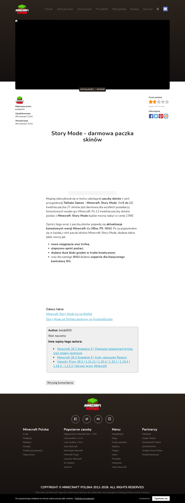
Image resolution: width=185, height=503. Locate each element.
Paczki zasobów (119, 442)
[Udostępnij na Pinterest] (160, 116)
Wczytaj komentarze (60, 383)
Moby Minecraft (119, 467)
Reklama (27, 442)
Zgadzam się (161, 498)
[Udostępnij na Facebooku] (151, 116)
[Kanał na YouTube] (98, 419)
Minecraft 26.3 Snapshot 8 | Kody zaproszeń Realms (92, 357)
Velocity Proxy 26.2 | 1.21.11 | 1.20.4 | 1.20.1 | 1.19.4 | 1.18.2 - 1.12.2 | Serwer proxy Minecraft (91, 364)
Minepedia (119, 9)
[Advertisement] (93, 111)
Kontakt (26, 446)
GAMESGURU (149, 446)
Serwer (148, 9)
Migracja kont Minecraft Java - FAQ (80, 434)
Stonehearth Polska (151, 442)
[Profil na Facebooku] (75, 419)
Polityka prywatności (33, 450)
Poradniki (102, 9)
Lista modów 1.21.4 (73, 438)
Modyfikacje (117, 434)
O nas (25, 434)
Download (84, 9)
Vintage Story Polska (152, 450)
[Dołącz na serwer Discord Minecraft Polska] (165, 9)
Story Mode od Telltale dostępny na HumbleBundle (79, 319)
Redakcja (27, 438)
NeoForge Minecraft (73, 450)
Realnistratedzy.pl (150, 454)
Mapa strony (29, 454)
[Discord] (110, 419)
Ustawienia (144, 498)
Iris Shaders (69, 462)
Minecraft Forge (71, 454)
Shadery (116, 446)
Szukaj (134, 9)
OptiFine (68, 467)
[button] (158, 9)
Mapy (114, 438)
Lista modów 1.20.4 (73, 442)
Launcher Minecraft (73, 458)
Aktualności (65, 9)
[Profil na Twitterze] (87, 419)
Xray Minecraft (70, 446)
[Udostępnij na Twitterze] (156, 116)
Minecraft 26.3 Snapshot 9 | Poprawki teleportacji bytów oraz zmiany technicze (93, 351)
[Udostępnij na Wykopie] (166, 116)
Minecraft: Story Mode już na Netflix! (69, 314)
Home (49, 9)
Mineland (146, 434)
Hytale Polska (148, 438)
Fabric (114, 454)
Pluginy (115, 450)
